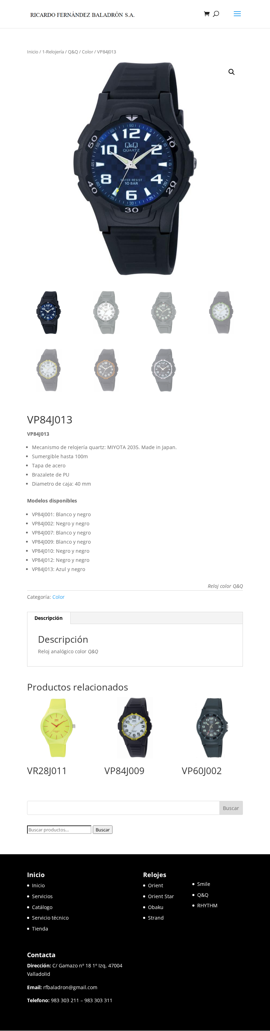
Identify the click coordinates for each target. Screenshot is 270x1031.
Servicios (42, 896)
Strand (156, 917)
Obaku (155, 907)
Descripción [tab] (48, 618)
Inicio (32, 51)
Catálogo (42, 907)
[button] (231, 72)
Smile (203, 884)
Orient (155, 885)
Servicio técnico (50, 917)
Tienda (40, 928)
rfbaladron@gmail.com (70, 987)
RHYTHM (207, 905)
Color (87, 51)
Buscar (103, 829)
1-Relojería (53, 51)
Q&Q (73, 51)
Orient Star (170, 896)
